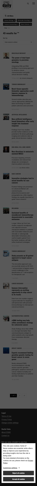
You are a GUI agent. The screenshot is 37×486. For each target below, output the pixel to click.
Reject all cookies (19, 473)
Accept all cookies (18, 479)
